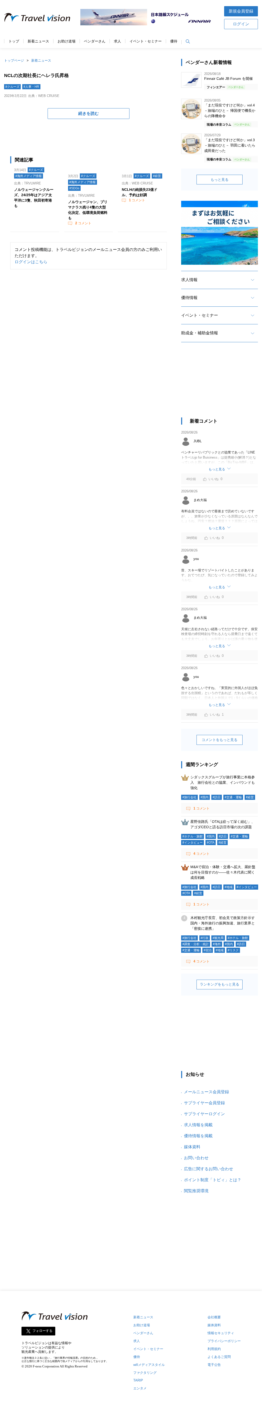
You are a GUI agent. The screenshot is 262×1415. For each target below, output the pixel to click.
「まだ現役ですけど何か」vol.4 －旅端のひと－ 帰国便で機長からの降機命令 (229, 110)
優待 (173, 41)
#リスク (233, 950)
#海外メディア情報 (28, 176)
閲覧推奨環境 (196, 1191)
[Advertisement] (219, 384)
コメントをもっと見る (219, 740)
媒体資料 (192, 1147)
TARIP (138, 1380)
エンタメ (140, 1388)
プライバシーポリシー (224, 1341)
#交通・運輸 (233, 797)
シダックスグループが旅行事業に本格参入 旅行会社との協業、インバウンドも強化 (222, 782)
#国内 (205, 797)
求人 (117, 41)
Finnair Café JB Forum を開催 (228, 78)
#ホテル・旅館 (192, 836)
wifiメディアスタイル (149, 1365)
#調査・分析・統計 (195, 944)
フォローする (42, 1331)
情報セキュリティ (221, 1333)
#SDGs (74, 188)
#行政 (205, 938)
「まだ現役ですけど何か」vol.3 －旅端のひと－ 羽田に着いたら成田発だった (229, 145)
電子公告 (214, 1365)
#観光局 (218, 938)
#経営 (157, 176)
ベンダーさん (94, 41)
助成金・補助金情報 (199, 333)
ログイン (241, 24)
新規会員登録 (241, 11)
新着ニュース (38, 41)
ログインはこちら (31, 262)
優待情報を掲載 (198, 1136)
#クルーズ (12, 87)
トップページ (14, 60)
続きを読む (88, 113)
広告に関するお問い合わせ (208, 1169)
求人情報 (189, 280)
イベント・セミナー (145, 41)
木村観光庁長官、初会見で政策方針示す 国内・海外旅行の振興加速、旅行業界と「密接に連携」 (224, 923)
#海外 (217, 944)
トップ (13, 41)
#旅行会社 (189, 797)
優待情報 (189, 297)
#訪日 (217, 797)
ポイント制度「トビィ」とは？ (212, 1180)
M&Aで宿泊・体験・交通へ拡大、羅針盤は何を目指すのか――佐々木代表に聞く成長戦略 (222, 872)
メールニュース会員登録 (206, 1092)
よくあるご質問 (219, 1357)
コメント (83, 223)
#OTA (210, 842)
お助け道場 (66, 41)
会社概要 (214, 1317)
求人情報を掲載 (198, 1125)
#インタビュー (192, 842)
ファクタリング (145, 1373)
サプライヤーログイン (204, 1114)
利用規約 (214, 1349)
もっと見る (219, 180)
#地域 (229, 887)
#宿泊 (208, 950)
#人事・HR (31, 87)
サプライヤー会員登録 (204, 1103)
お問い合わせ (196, 1158)
